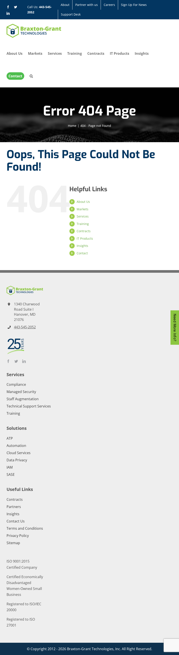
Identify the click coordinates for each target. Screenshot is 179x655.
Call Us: (39, 9)
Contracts (84, 231)
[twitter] (16, 361)
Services (83, 216)
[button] (31, 76)
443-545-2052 (25, 327)
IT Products (85, 238)
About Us (83, 202)
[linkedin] (24, 361)
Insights (82, 246)
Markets (82, 209)
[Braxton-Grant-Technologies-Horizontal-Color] (25, 287)
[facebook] (8, 361)
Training (83, 224)
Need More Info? (175, 328)
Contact (82, 253)
